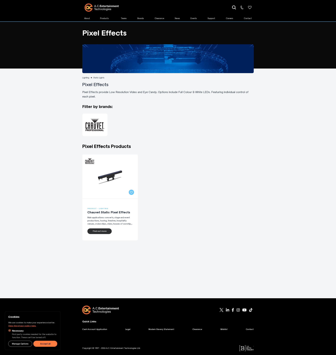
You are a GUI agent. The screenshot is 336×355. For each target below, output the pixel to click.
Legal (127, 329)
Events (194, 18)
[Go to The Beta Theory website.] (247, 348)
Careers (229, 18)
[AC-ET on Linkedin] (227, 310)
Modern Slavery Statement (161, 329)
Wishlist (224, 329)
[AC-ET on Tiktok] (251, 310)
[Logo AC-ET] (103, 7)
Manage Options (20, 343)
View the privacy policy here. (22, 325)
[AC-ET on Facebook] (232, 310)
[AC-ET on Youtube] (244, 310)
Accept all (45, 343)
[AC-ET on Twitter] (221, 310)
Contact (248, 18)
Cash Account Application (94, 329)
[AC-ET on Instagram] (238, 310)
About (87, 18)
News (177, 18)
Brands (140, 18)
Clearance (159, 18)
